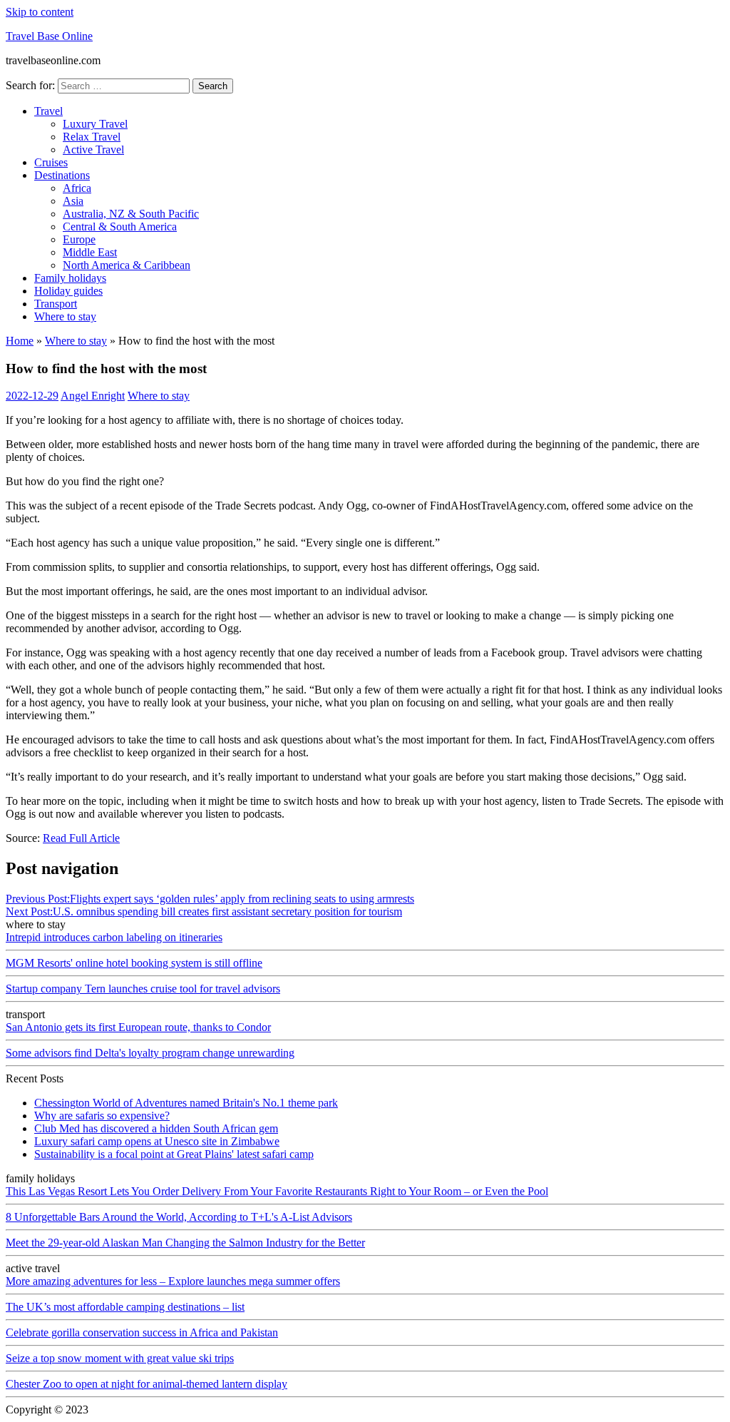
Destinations (62, 175)
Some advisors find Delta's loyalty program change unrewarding (150, 1053)
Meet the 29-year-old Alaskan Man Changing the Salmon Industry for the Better (185, 1242)
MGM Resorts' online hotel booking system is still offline (134, 963)
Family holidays (70, 278)
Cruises (51, 162)
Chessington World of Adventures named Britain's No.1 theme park (186, 1103)
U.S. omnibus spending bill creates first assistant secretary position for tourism (204, 911)
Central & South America (120, 226)
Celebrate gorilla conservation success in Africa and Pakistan (142, 1332)
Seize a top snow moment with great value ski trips (120, 1358)
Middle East (90, 252)
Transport (55, 304)
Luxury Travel (95, 124)
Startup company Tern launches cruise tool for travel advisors (143, 988)
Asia (73, 201)
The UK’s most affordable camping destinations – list (125, 1307)
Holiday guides (68, 291)
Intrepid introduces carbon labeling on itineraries (114, 937)
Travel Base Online (49, 36)
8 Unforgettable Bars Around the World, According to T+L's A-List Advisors (179, 1217)
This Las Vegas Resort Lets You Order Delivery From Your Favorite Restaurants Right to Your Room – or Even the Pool (277, 1191)
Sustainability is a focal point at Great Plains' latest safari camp (174, 1154)
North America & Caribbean (126, 265)
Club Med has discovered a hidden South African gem (156, 1128)
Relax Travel (91, 137)
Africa (77, 188)
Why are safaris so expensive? (102, 1115)
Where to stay (65, 316)
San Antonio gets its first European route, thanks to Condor (138, 1027)
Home (20, 341)
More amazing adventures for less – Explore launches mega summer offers (173, 1281)
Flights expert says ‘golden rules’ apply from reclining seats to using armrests (210, 899)
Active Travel (93, 149)
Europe (79, 239)
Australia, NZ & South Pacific (131, 214)
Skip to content (39, 12)
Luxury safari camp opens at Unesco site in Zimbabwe (156, 1141)
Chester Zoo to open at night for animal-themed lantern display (146, 1384)
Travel (48, 111)
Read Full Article (81, 838)
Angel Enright (93, 396)
